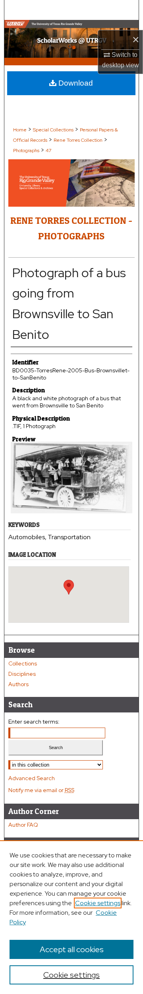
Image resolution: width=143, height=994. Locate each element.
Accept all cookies (72, 949)
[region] (71, 917)
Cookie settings (97, 903)
